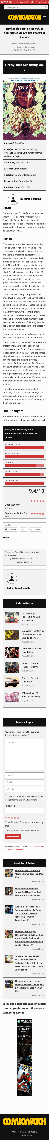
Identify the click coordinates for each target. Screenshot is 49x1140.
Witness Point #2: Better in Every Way (31, 695)
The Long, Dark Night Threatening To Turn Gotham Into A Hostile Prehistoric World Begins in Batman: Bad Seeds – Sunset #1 (29, 938)
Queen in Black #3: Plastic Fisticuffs (31, 665)
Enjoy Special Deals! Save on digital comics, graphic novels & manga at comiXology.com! (24, 1008)
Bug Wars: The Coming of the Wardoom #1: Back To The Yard (33, 634)
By (17, 559)
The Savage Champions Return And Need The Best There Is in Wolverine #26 (28, 892)
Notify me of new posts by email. (23, 830)
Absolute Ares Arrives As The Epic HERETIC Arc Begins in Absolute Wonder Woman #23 (29, 986)
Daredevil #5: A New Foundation (31, 650)
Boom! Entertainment (24, 552)
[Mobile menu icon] (44, 17)
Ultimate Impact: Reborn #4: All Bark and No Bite (31, 617)
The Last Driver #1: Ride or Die (31, 680)
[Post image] (12, 617)
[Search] (45, 7)
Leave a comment (24, 562)
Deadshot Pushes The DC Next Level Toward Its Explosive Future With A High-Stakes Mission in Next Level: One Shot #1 (29, 963)
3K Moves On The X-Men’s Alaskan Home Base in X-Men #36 (29, 874)
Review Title (10, 806)
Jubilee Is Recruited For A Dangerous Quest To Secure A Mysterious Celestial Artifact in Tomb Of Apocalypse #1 (29, 913)
